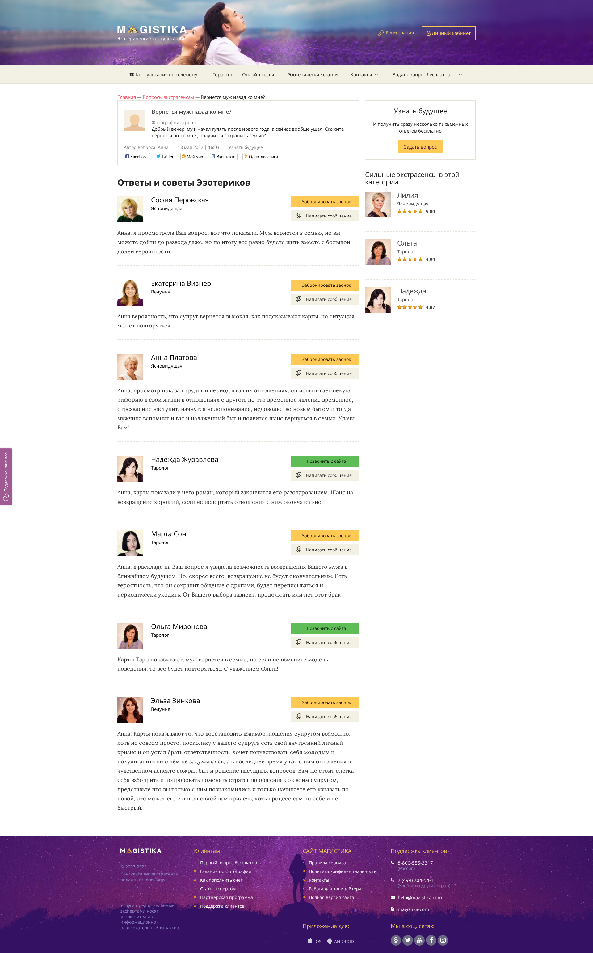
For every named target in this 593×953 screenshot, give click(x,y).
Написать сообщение (329, 216)
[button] (6, 476)
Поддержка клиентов (222, 906)
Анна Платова (174, 357)
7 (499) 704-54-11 (417, 880)
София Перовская (180, 199)
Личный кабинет (451, 33)
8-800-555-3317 (415, 863)
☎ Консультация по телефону (163, 74)
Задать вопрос (420, 147)
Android (343, 941)
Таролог (160, 468)
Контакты (361, 74)
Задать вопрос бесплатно (421, 74)
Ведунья (160, 292)
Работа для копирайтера (335, 889)
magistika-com (413, 909)
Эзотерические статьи (313, 74)
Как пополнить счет (221, 880)
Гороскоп (222, 74)
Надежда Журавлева (184, 459)
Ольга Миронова (179, 626)
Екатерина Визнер (181, 283)
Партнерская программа (226, 897)
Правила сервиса (327, 863)
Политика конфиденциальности (343, 871)
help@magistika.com (420, 897)
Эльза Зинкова (175, 700)
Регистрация (400, 32)
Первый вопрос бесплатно (228, 863)
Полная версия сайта (331, 897)
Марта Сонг (170, 533)
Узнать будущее (246, 147)
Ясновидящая (166, 208)
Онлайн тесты (258, 74)
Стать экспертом (218, 889)
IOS (317, 941)
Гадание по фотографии (225, 871)
